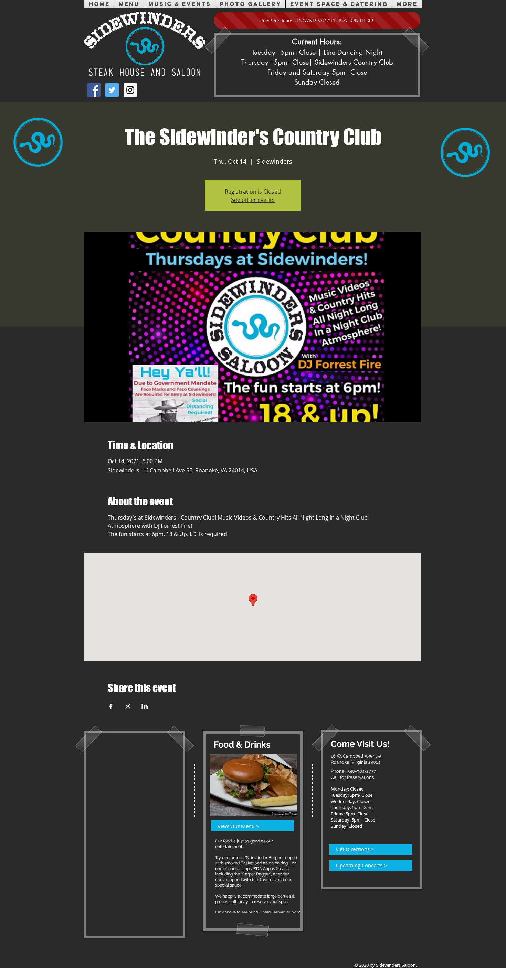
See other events (253, 200)
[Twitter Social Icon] (112, 90)
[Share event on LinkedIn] (144, 706)
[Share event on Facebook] (111, 706)
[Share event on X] (128, 706)
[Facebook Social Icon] (94, 90)
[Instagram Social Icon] (130, 90)
